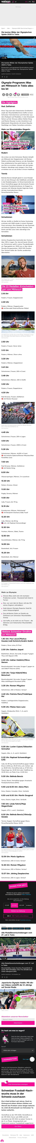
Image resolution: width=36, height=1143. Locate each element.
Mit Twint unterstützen (20, 916)
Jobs (20, 1135)
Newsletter (5, 1135)
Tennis (27, 928)
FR (30, 2)
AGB (32, 1135)
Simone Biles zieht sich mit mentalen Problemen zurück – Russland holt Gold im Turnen (18, 598)
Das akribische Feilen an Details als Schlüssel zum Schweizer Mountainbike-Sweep (17, 616)
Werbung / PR (14, 1135)
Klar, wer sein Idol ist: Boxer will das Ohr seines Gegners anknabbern (17, 604)
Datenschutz (12, 1137)
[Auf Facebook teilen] (2, 77)
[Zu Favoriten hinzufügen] (18, 94)
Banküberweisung (25, 920)
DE (26, 2)
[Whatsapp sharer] (7, 77)
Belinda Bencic (18, 928)
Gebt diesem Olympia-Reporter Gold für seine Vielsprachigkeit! (17, 609)
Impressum (26, 1135)
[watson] (5, 2)
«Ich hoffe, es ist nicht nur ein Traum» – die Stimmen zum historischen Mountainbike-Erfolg (18, 623)
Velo (8, 28)
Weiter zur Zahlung (18, 911)
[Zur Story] (18, 1108)
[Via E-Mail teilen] (10, 94)
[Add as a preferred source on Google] (25, 94)
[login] (2, 1141)
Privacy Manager (22, 1137)
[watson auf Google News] (32, 94)
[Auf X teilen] (4, 77)
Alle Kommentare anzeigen (18, 1084)
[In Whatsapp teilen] (7, 94)
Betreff (3, 1046)
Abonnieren (18, 1023)
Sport (3, 28)
